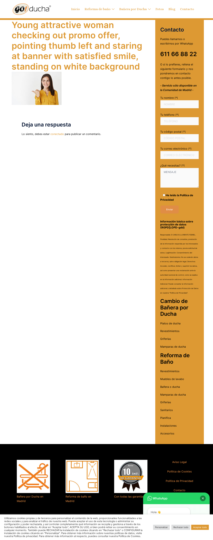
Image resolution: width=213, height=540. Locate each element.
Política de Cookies (179, 471)
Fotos (159, 9)
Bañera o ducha (170, 386)
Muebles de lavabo (172, 379)
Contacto (187, 9)
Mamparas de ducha (173, 346)
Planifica (165, 417)
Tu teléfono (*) (169, 114)
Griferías (165, 338)
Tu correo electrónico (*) (176, 148)
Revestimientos (169, 331)
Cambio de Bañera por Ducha (174, 307)
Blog (171, 9)
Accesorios (167, 433)
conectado (57, 134)
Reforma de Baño (175, 358)
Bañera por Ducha (133, 9)
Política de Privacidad (179, 481)
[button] (203, 498)
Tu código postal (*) (173, 131)
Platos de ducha (170, 323)
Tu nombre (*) (169, 97)
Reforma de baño (97, 9)
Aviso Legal (179, 462)
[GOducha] (32, 8)
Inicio (75, 9)
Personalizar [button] (161, 527)
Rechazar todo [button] (180, 527)
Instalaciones (168, 425)
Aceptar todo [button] (200, 527)
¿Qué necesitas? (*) (172, 165)
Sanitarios (166, 410)
